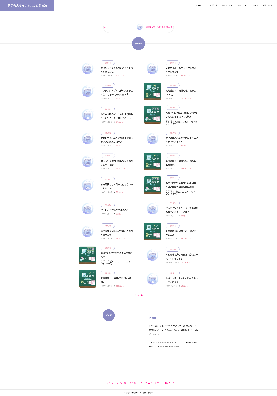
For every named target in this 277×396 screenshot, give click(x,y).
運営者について (136, 383)
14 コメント (120, 239)
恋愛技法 (213, 5)
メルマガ (254, 5)
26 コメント (120, 214)
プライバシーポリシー (152, 383)
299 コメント (186, 168)
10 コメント (120, 98)
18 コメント (185, 286)
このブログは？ (200, 5)
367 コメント (186, 239)
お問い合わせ (267, 5)
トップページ (108, 383)
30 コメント (185, 146)
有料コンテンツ (228, 5)
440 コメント (121, 286)
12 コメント (120, 146)
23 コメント (185, 216)
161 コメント (186, 98)
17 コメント (120, 122)
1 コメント (120, 76)
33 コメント (120, 168)
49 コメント (185, 76)
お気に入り (242, 5)
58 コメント (120, 192)
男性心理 (108, 226)
